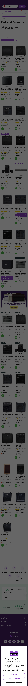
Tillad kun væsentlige (14, 678)
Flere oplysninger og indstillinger (14, 682)
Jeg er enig (14, 674)
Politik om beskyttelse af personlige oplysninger (14, 669)
